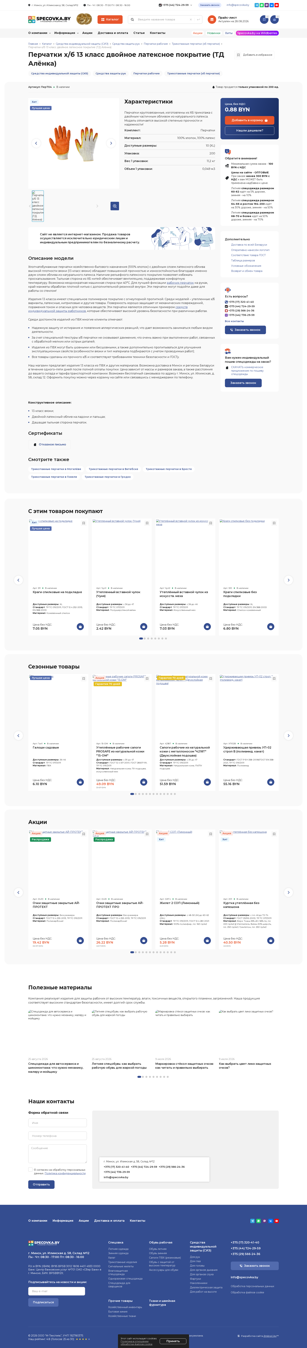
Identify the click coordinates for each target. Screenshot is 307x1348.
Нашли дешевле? (249, 130)
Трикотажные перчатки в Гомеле (54, 476)
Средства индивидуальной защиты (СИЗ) (59, 73)
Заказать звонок (209, 5)
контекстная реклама (190, 1335)
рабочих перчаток (180, 282)
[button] (288, 580)
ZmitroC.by (269, 1336)
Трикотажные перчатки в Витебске (113, 469)
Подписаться (43, 1302)
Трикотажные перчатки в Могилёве (56, 469)
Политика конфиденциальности (65, 1173)
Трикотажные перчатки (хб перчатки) (193, 73)
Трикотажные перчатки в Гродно (108, 476)
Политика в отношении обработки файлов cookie (136, 1343)
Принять (173, 1341)
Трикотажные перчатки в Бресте (169, 469)
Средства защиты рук (111, 73)
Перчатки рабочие (146, 73)
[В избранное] (84, 523)
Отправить (41, 1184)
